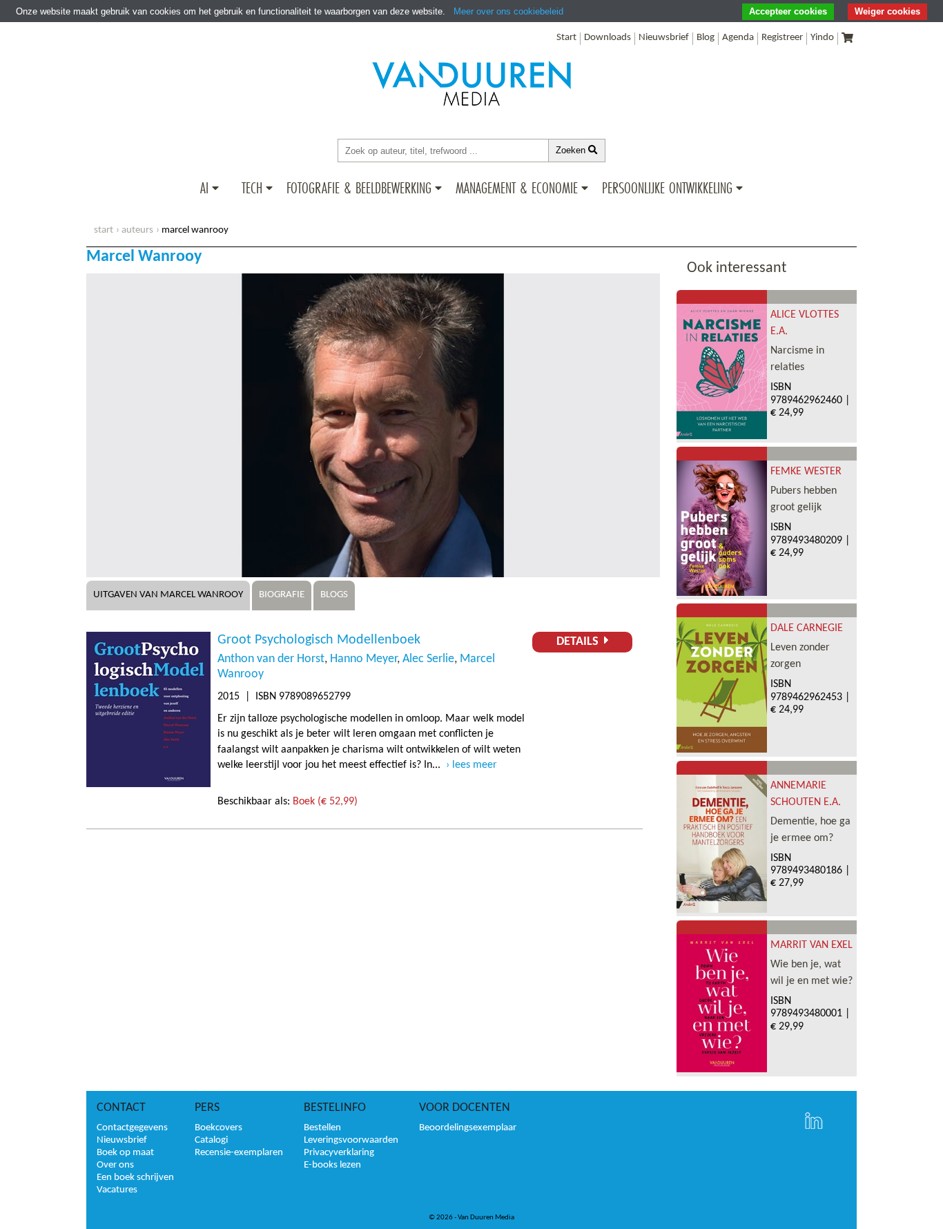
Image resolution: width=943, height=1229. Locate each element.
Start (566, 37)
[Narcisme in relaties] (722, 436)
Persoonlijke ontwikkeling (667, 188)
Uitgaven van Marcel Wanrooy (168, 595)
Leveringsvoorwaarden (351, 1140)
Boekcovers (218, 1128)
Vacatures (117, 1190)
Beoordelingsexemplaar (467, 1128)
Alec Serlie (428, 659)
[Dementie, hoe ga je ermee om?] (722, 910)
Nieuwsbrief (664, 37)
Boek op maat (125, 1153)
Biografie (281, 595)
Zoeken (572, 150)
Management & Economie (517, 188)
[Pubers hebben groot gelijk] (722, 593)
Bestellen (322, 1128)
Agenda (738, 37)
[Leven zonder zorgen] (722, 749)
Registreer (782, 37)
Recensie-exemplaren (239, 1153)
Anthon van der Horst (270, 659)
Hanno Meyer (363, 659)
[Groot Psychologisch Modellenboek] (148, 784)
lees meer (474, 765)
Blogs (334, 595)
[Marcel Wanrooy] (373, 574)
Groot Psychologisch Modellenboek (318, 640)
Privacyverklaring (339, 1153)
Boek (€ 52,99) (325, 801)
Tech (252, 188)
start (103, 230)
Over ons (115, 1165)
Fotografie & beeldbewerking (358, 188)
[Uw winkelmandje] (847, 39)
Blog (705, 37)
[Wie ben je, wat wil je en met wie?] (722, 1069)
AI (204, 188)
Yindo (822, 37)
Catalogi (211, 1140)
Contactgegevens (132, 1128)
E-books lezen (332, 1165)
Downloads (607, 37)
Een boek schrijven (135, 1177)
